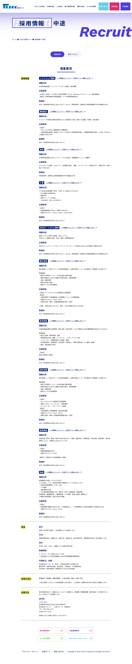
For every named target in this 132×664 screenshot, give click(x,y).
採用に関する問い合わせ (78, 638)
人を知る (60, 6)
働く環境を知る (70, 6)
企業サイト (46, 651)
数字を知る (81, 6)
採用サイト (20, 8)
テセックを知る (39, 6)
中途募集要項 (74, 630)
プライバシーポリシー (30, 651)
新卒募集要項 (45, 630)
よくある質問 (91, 6)
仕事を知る (50, 6)
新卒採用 (115, 6)
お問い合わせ (103, 6)
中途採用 (125, 6)
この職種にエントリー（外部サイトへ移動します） (74, 78)
